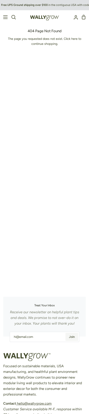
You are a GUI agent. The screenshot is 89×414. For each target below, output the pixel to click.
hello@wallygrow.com (34, 403)
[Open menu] (4, 17)
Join (72, 337)
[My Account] (74, 17)
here (74, 39)
